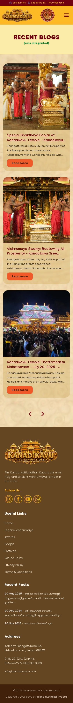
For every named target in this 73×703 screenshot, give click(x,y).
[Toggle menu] (66, 15)
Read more (20, 163)
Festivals (11, 551)
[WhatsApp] (37, 499)
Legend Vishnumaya (19, 530)
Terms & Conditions (18, 572)
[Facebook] (18, 499)
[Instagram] (9, 499)
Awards (10, 537)
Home (9, 523)
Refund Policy (14, 558)
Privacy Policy (14, 565)
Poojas (9, 544)
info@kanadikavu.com (20, 671)
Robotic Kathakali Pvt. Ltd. (52, 696)
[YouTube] (28, 499)
